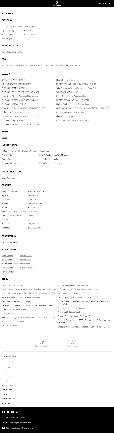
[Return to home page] (57, 3)
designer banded (35, 203)
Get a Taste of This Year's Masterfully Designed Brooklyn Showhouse (29, 289)
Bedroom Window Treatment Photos (70, 112)
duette (30, 215)
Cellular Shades (26, 268)
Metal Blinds (25, 264)
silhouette (6, 227)
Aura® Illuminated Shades (12, 52)
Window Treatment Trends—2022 (15, 325)
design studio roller (10, 191)
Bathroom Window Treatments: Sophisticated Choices (79, 297)
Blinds (8, 372)
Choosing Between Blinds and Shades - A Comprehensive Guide (83, 327)
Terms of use (24, 417)
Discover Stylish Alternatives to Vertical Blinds (76, 316)
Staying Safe (6, 159)
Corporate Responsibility (11, 163)
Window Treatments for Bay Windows (73, 285)
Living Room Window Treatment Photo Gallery (20, 96)
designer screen (34, 223)
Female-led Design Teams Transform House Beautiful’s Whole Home (29, 317)
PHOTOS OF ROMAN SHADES (13, 88)
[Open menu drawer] (3, 3)
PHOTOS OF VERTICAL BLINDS (14, 104)
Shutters (9, 376)
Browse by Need (8, 38)
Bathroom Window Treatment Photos (16, 112)
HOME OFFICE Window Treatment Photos (72, 120)
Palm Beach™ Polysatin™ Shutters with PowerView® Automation (27, 305)
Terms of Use (7, 155)
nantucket (32, 199)
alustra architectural (36, 191)
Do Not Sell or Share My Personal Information (16, 423)
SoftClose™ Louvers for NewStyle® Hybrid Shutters (78, 289)
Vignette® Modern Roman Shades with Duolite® (21, 297)
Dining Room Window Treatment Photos (72, 96)
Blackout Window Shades (12, 285)
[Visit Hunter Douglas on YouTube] (8, 412)
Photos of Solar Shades (65, 80)
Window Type (29, 26)
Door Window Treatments (12, 26)
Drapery (9, 381)
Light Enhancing (8, 30)
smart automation (9, 178)
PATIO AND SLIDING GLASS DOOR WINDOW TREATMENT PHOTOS (82, 108)
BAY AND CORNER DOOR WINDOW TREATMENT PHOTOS (24, 108)
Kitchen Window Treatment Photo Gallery (72, 104)
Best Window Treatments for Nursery (16, 301)
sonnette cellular (35, 227)
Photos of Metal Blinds (65, 116)
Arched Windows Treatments (13, 321)
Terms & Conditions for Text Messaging (54, 155)
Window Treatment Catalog (49, 163)
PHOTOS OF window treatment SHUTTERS (73, 100)
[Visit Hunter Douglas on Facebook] (3, 412)
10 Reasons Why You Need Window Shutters (19, 151)
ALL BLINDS (28, 30)
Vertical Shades (26, 256)
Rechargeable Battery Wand (69, 312)
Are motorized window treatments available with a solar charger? (28, 65)
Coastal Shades (8, 313)
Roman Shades (8, 272)
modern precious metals (11, 215)
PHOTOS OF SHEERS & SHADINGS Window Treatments (23, 100)
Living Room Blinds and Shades (14, 309)
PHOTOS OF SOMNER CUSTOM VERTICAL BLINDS (76, 84)
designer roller (34, 195)
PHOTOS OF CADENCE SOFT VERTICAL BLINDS (20, 124)
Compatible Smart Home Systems (71, 308)
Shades (9, 367)
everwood (6, 199)
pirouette (31, 207)
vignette (5, 195)
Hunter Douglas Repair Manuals (68, 65)
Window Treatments (10, 242)
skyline (4, 207)
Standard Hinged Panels (48, 159)
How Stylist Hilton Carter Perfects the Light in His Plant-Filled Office (28, 293)
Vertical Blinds (7, 268)
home (4, 137)
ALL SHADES (29, 34)
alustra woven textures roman (14, 211)
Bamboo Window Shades (68, 293)
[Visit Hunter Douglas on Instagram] (17, 412)
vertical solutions (35, 211)
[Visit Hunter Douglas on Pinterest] (12, 412)
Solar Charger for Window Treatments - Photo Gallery (77, 88)
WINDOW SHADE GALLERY (67, 92)
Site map (5, 417)
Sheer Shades (25, 260)
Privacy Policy (44, 151)
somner (5, 203)
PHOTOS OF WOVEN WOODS (13, 120)
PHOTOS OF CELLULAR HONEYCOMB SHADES (20, 92)
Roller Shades (7, 256)
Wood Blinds (7, 260)
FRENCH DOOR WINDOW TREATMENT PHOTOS (21, 116)
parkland (31, 219)
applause (5, 223)
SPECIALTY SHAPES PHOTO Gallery (15, 80)
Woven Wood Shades (10, 264)
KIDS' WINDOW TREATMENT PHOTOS (16, 84)
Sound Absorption (9, 34)
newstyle (5, 219)
